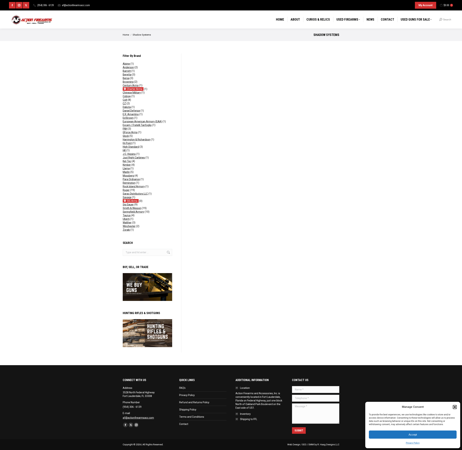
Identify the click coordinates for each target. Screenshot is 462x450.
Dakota (127, 107)
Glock (126, 135)
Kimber (127, 164)
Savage (127, 197)
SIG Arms (132, 200)
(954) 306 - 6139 (45, 5)
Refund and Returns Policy (194, 402)
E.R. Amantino (131, 114)
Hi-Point (127, 143)
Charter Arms (134, 89)
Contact (183, 424)
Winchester (129, 226)
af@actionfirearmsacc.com (76, 5)
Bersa (126, 78)
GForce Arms (130, 132)
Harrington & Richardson (136, 139)
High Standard (131, 146)
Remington (129, 182)
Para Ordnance (131, 179)
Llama (126, 168)
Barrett (127, 70)
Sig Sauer (128, 204)
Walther (127, 222)
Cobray (127, 96)
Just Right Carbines (134, 157)
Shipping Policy (187, 409)
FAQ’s (182, 387)
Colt (125, 99)
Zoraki (126, 229)
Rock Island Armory (134, 186)
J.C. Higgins (129, 154)
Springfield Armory (133, 211)
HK (124, 150)
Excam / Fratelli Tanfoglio (137, 125)
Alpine (126, 63)
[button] (455, 407)
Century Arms (131, 85)
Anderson (128, 67)
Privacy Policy (413, 443)
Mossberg (128, 175)
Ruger (126, 190)
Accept (413, 434)
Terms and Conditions (191, 416)
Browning (128, 81)
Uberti (126, 219)
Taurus (127, 215)
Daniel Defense (131, 110)
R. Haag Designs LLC (328, 444)
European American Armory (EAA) (142, 121)
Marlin (126, 172)
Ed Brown (128, 117)
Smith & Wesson (132, 208)
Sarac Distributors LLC (135, 193)
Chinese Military (132, 92)
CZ (124, 103)
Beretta (127, 74)
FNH (125, 128)
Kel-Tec (127, 161)
